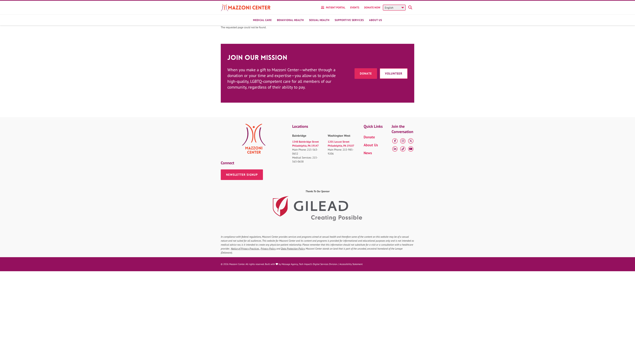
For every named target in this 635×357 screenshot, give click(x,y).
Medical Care (262, 20)
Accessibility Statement (351, 264)
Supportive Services (349, 20)
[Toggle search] (410, 7)
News (368, 153)
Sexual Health (319, 20)
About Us (375, 20)
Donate (366, 73)
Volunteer (393, 73)
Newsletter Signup (242, 175)
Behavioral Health (290, 20)
